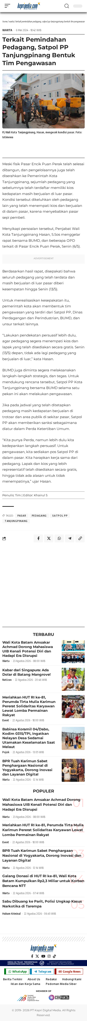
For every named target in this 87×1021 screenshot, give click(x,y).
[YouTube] (43, 956)
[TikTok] (54, 956)
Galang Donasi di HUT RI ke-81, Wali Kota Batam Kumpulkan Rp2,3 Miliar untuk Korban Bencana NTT (43, 881)
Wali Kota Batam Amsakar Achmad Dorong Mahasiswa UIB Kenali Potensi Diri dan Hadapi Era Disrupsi (27, 649)
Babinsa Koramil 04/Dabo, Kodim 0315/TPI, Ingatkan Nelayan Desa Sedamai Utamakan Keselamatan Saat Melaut (28, 738)
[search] (66, 6)
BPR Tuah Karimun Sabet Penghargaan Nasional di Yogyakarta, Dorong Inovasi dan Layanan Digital (27, 767)
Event (5, 720)
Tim (18, 495)
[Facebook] (32, 956)
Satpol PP (60, 515)
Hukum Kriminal (11, 913)
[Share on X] (48, 538)
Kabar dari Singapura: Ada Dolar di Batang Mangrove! (26, 672)
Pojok (5, 752)
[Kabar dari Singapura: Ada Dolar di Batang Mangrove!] (73, 679)
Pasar (21, 515)
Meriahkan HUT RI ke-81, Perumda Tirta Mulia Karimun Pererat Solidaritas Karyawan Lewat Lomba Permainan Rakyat (28, 706)
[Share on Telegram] (69, 538)
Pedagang (39, 515)
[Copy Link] (80, 538)
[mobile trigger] (9, 6)
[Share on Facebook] (38, 538)
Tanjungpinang (16, 521)
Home (4, 21)
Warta (11, 21)
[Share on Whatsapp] (59, 538)
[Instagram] (49, 956)
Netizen (7, 680)
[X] (37, 956)
